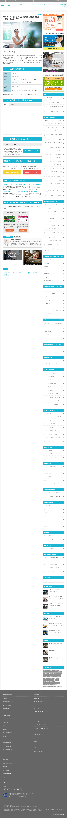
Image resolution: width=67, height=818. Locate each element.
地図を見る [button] (6, 104)
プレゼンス (46, 338)
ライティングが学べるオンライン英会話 (52, 161)
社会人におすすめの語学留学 (50, 466)
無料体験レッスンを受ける (31, 172)
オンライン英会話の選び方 (49, 386)
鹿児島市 (18, 82)
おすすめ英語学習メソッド (49, 535)
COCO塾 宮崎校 (33, 191)
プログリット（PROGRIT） (50, 328)
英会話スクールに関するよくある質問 (52, 437)
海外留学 (56, 679)
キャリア (5, 736)
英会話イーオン (47, 296)
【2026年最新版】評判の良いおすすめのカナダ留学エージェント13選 (56, 644)
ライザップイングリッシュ (49, 334)
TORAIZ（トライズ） (48, 331)
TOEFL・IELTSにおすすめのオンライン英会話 (53, 143)
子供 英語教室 (54, 684)
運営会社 (5, 766)
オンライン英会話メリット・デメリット (52, 379)
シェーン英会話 (47, 300)
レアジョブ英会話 (47, 259)
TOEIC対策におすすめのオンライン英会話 (53, 139)
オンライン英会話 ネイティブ (49, 679)
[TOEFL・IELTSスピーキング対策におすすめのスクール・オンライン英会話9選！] (45, 652)
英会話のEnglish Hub (60, 814)
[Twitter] (5, 245)
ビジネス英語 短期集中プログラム (51, 218)
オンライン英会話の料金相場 (50, 383)
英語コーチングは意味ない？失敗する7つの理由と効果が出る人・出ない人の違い (56, 631)
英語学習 (45, 670)
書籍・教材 (46, 522)
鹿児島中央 (6, 274)
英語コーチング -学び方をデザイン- (51, 111)
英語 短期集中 (50, 670)
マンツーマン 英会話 (57, 675)
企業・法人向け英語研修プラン (50, 548)
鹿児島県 (14, 82)
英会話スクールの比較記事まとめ (41, 728)
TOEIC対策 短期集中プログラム (51, 208)
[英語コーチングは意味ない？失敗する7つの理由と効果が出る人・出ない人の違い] (45, 632)
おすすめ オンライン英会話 (56, 676)
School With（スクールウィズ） (51, 363)
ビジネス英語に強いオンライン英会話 (52, 127)
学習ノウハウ (30, 5)
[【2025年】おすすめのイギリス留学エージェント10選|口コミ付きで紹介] (45, 659)
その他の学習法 (60, 5)
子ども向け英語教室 (48, 453)
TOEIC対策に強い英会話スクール (51, 204)
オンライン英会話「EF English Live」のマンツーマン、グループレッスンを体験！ (56, 597)
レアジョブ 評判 (56, 683)
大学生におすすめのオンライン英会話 (52, 187)
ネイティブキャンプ (48, 270)
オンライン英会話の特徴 (49, 376)
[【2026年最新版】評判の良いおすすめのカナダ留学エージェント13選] (45, 645)
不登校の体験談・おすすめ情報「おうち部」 (12, 788)
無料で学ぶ (46, 526)
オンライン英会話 (13, 1)
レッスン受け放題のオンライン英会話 (52, 157)
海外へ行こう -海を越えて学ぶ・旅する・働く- (53, 107)
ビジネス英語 (56, 670)
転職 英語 (54, 686)
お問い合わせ (6, 770)
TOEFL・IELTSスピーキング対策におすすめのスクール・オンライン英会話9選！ (56, 651)
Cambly (45, 277)
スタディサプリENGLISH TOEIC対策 (52, 496)
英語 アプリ (52, 681)
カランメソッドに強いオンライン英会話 (52, 147)
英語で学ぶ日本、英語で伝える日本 (51, 102)
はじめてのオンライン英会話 (50, 373)
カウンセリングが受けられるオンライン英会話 (53, 172)
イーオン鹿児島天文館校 (34, 272)
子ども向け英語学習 (7, 732)
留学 (50, 5)
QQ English (46, 273)
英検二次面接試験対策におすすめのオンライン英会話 (53, 191)
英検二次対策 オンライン (57, 673)
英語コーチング (46, 681)
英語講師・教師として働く (49, 571)
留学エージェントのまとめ (49, 483)
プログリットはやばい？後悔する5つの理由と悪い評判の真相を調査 (56, 624)
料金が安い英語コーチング (49, 237)
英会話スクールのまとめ (49, 441)
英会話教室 (44, 5)
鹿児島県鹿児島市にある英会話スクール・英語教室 (13, 272)
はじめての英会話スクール (49, 413)
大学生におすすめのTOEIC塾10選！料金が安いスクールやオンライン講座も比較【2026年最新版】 (56, 617)
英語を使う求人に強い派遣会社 (50, 564)
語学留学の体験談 (47, 476)
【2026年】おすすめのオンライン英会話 (52, 120)
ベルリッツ (46, 289)
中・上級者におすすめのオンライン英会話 (53, 180)
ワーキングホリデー (47, 684)
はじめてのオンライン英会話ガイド (41, 698)
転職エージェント (38, 738)
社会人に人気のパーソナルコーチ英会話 (52, 416)
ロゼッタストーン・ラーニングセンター (52, 310)
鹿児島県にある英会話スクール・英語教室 (25, 270)
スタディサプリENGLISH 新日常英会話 (52, 492)
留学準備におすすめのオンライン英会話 (52, 195)
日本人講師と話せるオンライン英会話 (52, 150)
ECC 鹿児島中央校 (20, 184)
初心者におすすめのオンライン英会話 (52, 176)
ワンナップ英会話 (47, 313)
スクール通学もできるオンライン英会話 (52, 164)
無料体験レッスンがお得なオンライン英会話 (53, 135)
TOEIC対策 (46, 673)
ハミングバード (47, 347)
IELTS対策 (50, 675)
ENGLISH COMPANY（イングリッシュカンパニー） (53, 324)
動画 (45, 516)
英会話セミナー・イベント (9, 701)
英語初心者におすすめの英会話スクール (52, 240)
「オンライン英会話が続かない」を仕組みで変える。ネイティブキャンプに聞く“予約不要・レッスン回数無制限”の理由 (56, 590)
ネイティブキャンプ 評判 (48, 683)
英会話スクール (13, 270)
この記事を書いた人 (8, 236)
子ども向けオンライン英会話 (50, 457)
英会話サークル (47, 512)
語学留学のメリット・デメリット (51, 469)
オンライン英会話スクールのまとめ (51, 400)
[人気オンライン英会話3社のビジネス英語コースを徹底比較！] (45, 606)
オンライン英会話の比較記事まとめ (41, 724)
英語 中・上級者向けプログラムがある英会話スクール (53, 245)
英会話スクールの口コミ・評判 (50, 434)
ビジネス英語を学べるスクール (50, 211)
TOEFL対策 (46, 675)
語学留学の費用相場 (48, 473)
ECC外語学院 (47, 303)
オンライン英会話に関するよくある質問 (52, 397)
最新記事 (20, 5)
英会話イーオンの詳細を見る (12, 172)
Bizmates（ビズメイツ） (49, 266)
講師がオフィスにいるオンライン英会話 (52, 168)
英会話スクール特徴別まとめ (50, 430)
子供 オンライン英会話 (48, 686)
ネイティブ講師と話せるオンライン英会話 (53, 123)
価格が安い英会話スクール (49, 221)
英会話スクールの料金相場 (49, 423)
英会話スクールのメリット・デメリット (52, 420)
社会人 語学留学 (59, 671)
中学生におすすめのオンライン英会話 (52, 183)
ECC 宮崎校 (6, 191)
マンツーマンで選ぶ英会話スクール (51, 225)
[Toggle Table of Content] (14, 52)
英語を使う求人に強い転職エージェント (52, 557)
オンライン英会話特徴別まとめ (50, 390)
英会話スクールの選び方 (49, 427)
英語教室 (57, 678)
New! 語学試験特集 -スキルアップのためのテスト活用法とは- (53, 98)
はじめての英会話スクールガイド (41, 701)
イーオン (26, 272)
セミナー (25, 5)
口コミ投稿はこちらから (31, 150)
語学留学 (5, 712)
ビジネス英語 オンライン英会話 (49, 671)
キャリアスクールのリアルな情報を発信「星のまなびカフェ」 (16, 790)
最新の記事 (17, 236)
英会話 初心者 (52, 678)
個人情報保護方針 (7, 773)
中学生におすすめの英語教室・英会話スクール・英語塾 (53, 249)
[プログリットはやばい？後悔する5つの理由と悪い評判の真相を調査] (45, 625)
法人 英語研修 (59, 686)
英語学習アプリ (6, 715)
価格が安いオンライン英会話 (50, 130)
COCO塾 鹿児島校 (7, 184)
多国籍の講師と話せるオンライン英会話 (52, 154)
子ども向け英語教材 (48, 450)
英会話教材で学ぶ (47, 505)
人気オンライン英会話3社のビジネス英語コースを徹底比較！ (56, 604)
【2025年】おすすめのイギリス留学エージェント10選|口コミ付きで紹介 (56, 658)
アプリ (54, 5)
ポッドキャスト (47, 519)
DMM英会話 (46, 263)
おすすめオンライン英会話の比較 (51, 404)
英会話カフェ (46, 509)
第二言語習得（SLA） (48, 539)
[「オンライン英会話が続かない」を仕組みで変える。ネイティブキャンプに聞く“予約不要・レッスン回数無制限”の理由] (45, 592)
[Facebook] (7, 245)
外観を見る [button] (13, 104)
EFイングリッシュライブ (49, 280)
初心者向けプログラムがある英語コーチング (53, 233)
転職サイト (36, 741)
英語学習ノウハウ (58, 1)
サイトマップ (6, 777)
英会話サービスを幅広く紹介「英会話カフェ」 (13, 789)
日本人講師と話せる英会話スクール (51, 228)
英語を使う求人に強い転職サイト (51, 561)
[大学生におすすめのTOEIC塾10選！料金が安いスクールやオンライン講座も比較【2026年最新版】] (45, 618)
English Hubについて (7, 763)
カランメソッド (46, 678)
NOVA (45, 307)
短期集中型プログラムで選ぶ (50, 215)
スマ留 (45, 360)
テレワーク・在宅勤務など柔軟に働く (52, 567)
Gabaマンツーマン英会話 (49, 293)
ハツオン (46, 351)
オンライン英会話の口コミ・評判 (51, 393)
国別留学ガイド (47, 480)
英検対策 (50, 673)
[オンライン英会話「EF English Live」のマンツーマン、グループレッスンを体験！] (45, 599)
